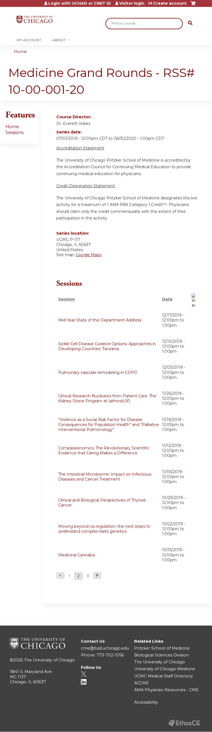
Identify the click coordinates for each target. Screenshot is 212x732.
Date (167, 299)
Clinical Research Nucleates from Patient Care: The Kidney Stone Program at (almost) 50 (107, 398)
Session (66, 299)
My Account (29, 40)
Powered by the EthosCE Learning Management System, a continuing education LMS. (184, 723)
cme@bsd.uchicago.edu (105, 648)
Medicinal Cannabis (76, 555)
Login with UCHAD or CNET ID (79, 3)
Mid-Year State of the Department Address (99, 320)
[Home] (34, 19)
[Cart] (193, 5)
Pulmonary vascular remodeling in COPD (97, 372)
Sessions (14, 132)
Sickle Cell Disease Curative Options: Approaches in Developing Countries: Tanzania (107, 346)
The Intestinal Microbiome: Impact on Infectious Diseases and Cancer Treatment (104, 477)
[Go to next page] (97, 575)
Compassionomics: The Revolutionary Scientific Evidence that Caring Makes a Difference (103, 450)
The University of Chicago (49, 660)
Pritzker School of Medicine (162, 648)
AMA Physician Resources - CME (166, 689)
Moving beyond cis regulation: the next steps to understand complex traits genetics (104, 529)
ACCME (141, 682)
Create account (170, 3)
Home (20, 51)
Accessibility (146, 702)
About (59, 40)
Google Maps (88, 254)
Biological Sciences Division (161, 655)
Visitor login (131, 3)
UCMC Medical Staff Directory (163, 676)
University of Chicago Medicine (164, 668)
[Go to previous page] (60, 575)
